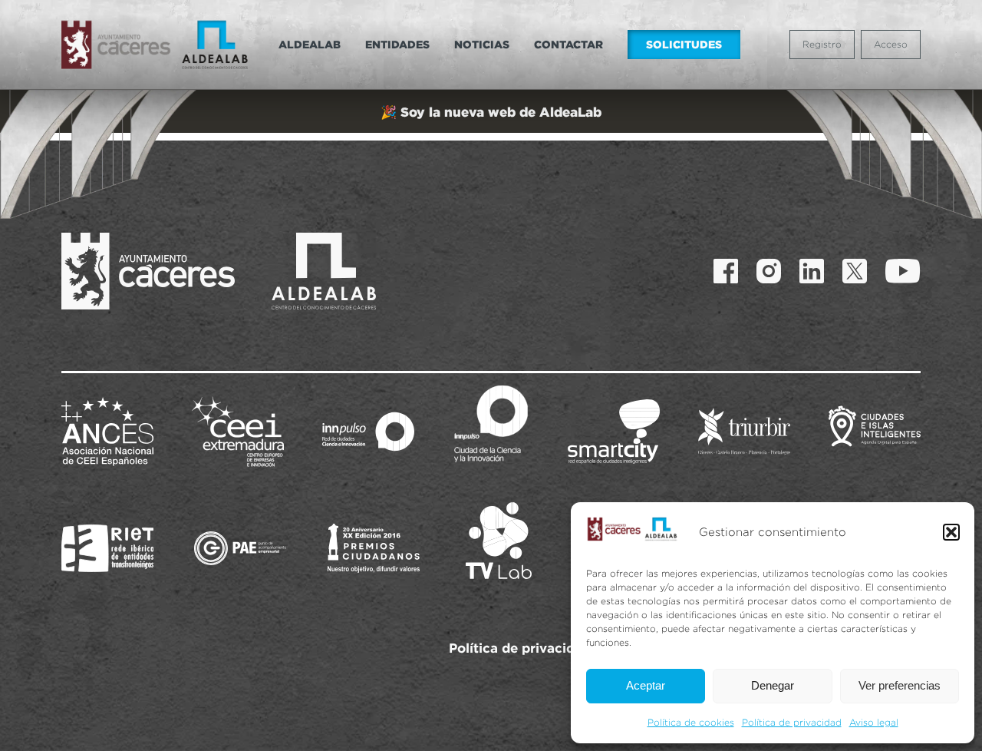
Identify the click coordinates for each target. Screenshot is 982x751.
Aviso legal (873, 722)
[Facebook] (725, 271)
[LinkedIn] (811, 271)
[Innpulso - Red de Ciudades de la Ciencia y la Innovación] (368, 431)
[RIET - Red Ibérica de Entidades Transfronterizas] (107, 548)
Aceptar (645, 685)
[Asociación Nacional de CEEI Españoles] (107, 431)
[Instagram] (768, 271)
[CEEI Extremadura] (238, 431)
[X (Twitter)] (854, 271)
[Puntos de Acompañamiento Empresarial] (240, 548)
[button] (951, 532)
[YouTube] (903, 271)
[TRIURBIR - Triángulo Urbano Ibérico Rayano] (744, 431)
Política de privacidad (792, 722)
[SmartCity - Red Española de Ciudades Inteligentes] (614, 431)
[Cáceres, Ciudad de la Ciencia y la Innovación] (491, 423)
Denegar (772, 685)
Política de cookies (691, 722)
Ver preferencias (899, 685)
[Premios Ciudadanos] (374, 548)
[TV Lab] (498, 540)
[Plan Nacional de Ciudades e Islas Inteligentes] (875, 431)
